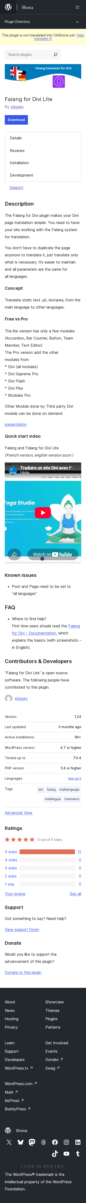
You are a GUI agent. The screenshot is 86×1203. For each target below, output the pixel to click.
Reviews (17, 150)
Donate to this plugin (23, 972)
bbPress (14, 1100)
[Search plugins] (55, 54)
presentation (16, 424)
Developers (15, 1059)
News (10, 1010)
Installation (19, 162)
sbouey (17, 106)
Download (16, 120)
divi (40, 789)
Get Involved (56, 1043)
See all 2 (74, 778)
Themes (52, 1010)
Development (21, 175)
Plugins (51, 1018)
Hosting (11, 1018)
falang (51, 789)
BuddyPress (18, 1109)
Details (16, 138)
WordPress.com (21, 1083)
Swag (52, 1068)
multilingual (53, 799)
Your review (15, 893)
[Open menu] (78, 7)
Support (16, 187)
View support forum (22, 929)
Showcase (54, 1002)
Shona (21, 1130)
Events (51, 1051)
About (10, 1002)
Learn (10, 1043)
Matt (11, 1092)
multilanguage (69, 789)
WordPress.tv (19, 1068)
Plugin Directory (17, 22)
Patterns (52, 1027)
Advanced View (18, 812)
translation (71, 799)
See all (75, 893)
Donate (54, 1059)
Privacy (11, 1027)
